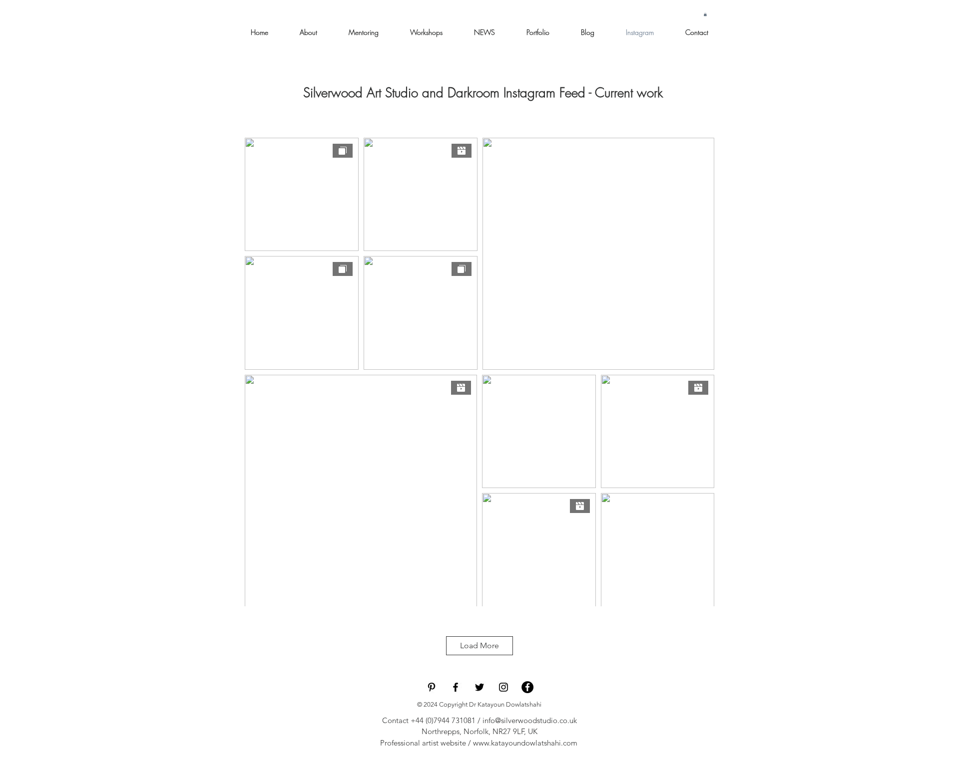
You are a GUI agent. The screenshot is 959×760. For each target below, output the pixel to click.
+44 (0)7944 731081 (443, 720)
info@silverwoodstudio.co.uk (529, 720)
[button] (705, 14)
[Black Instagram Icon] (503, 687)
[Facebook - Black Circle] (527, 687)
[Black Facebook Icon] (456, 687)
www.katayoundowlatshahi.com (525, 743)
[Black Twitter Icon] (479, 687)
